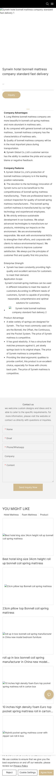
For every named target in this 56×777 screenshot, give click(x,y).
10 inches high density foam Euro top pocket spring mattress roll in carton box (26, 709)
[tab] (28, 108)
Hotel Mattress (11, 514)
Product (44, 514)
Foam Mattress (29, 514)
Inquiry (11, 95)
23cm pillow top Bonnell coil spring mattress (25, 610)
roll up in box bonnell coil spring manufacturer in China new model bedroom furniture (24, 660)
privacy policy (21, 765)
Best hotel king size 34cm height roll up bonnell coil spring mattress (26, 561)
